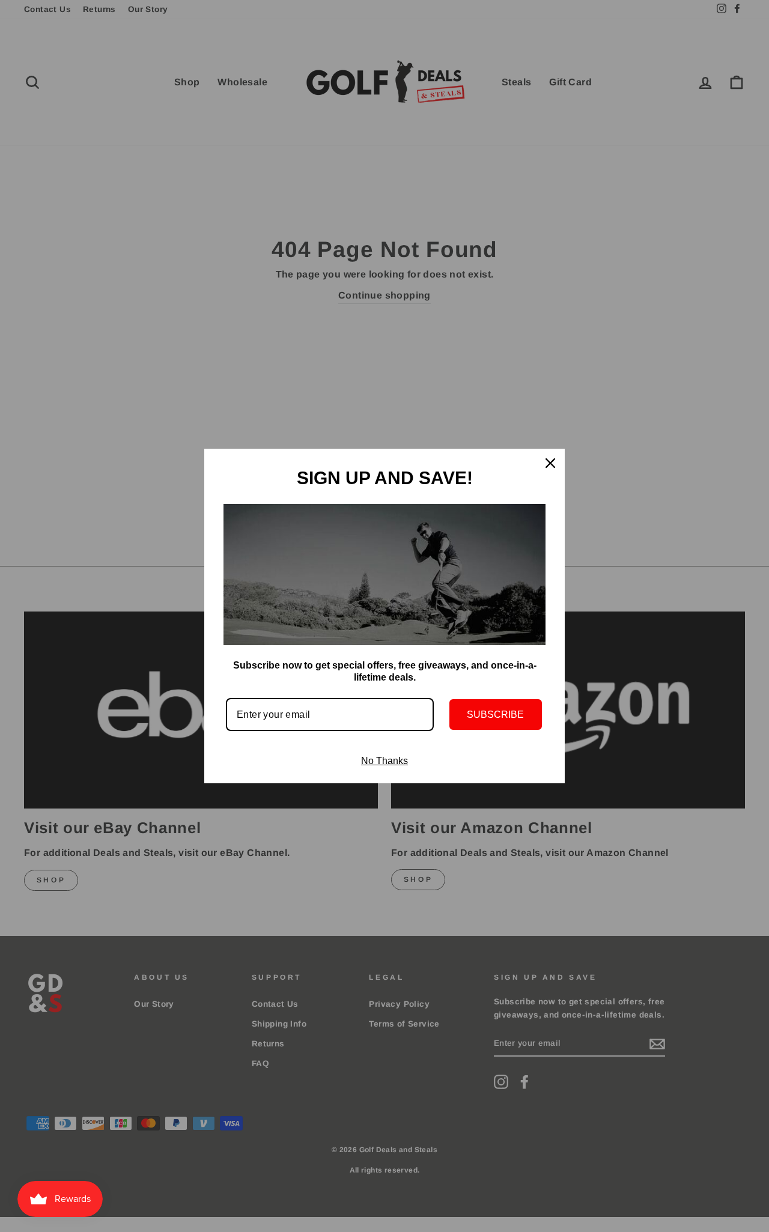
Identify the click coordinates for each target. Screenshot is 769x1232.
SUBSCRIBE (495, 714)
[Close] (550, 463)
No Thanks (384, 761)
